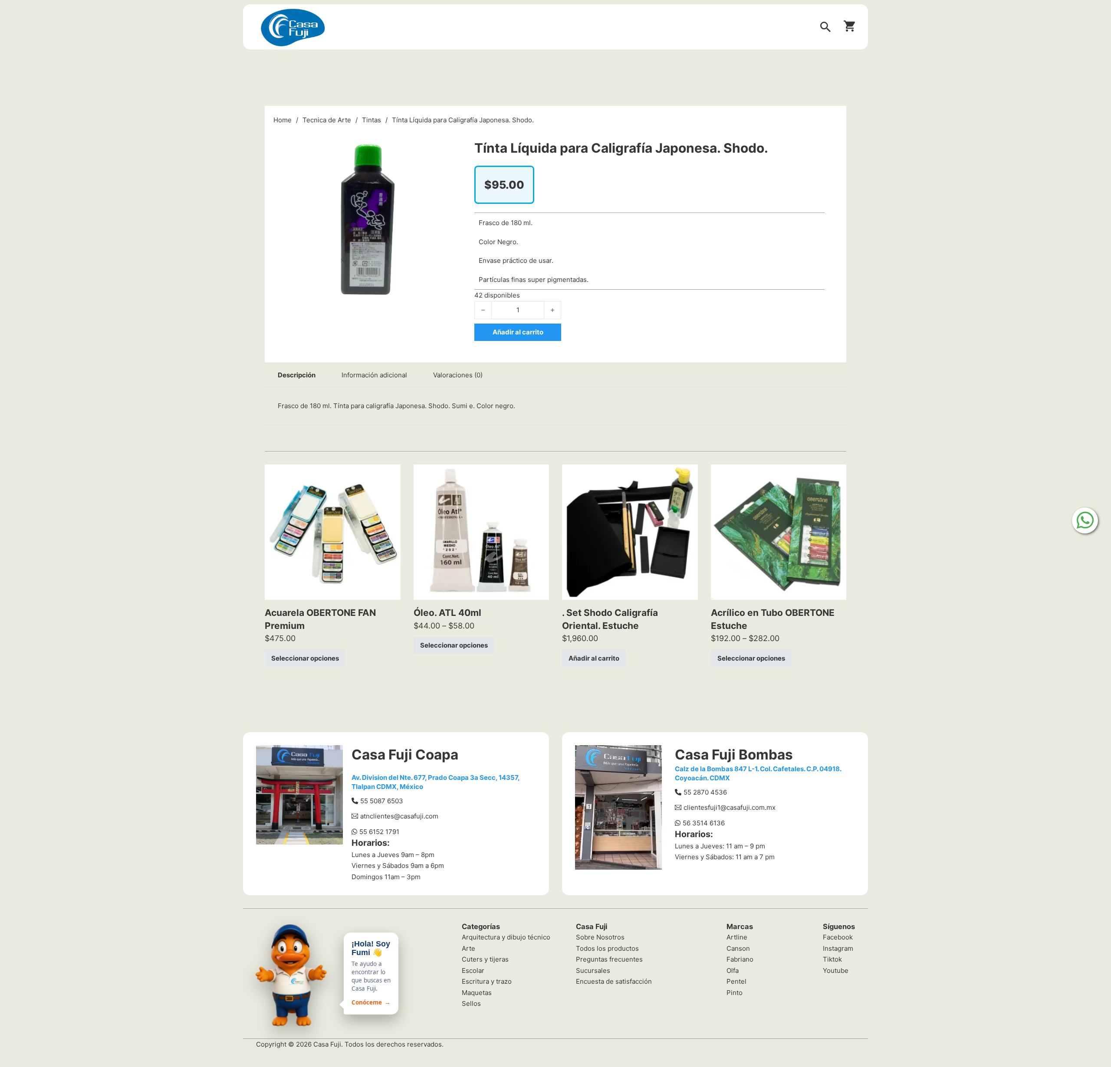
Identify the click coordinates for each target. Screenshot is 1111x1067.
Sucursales (593, 970)
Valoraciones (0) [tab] (458, 375)
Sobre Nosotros (600, 937)
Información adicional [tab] (374, 375)
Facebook (838, 937)
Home (282, 120)
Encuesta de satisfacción (614, 981)
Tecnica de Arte (326, 120)
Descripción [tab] (297, 375)
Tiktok (832, 959)
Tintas (371, 120)
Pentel (736, 981)
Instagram (838, 948)
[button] (449, 137)
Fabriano (739, 959)
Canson (738, 948)
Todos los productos (607, 948)
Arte (468, 948)
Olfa (732, 970)
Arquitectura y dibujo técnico (506, 937)
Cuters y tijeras (485, 959)
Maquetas (477, 992)
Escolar (473, 970)
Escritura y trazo (487, 981)
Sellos (471, 1003)
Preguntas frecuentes (609, 959)
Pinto (734, 992)
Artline (736, 937)
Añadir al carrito (594, 658)
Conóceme (371, 1002)
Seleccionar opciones (305, 658)
